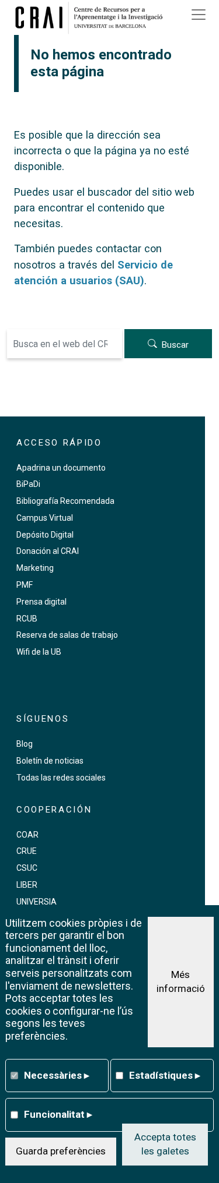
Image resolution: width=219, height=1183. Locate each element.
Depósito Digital (45, 534)
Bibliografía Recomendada (65, 501)
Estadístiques (164, 1075)
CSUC (26, 868)
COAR (27, 834)
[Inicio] (93, 17)
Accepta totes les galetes (165, 1144)
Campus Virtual (44, 517)
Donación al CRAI (47, 551)
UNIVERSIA (36, 901)
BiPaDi (28, 484)
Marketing (35, 568)
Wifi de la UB (38, 651)
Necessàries (56, 1075)
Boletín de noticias (50, 760)
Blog (24, 743)
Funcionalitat (58, 1114)
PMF (24, 584)
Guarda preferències (61, 1151)
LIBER (26, 884)
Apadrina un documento (61, 467)
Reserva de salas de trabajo (67, 635)
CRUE (26, 851)
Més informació (181, 981)
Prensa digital (41, 601)
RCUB (26, 618)
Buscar (175, 345)
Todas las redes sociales (61, 777)
